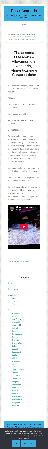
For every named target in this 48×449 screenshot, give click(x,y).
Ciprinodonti (16, 352)
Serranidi (15, 405)
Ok (16, 443)
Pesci (27, 262)
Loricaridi (15, 367)
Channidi (15, 340)
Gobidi (14, 358)
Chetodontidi (17, 343)
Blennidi (15, 331)
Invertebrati (12, 295)
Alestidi (14, 316)
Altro (10, 283)
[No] (45, 438)
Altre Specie (20, 262)
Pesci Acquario (24, 11)
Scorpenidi (16, 402)
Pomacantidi (17, 397)
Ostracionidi (16, 379)
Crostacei (15, 301)
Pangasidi (15, 382)
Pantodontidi (16, 385)
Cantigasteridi (17, 334)
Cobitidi (14, 355)
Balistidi (15, 328)
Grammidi (16, 361)
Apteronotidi (16, 325)
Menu (24, 24)
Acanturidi (16, 313)
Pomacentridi (17, 400)
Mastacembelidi (18, 370)
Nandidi (15, 373)
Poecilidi (15, 394)
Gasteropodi (16, 304)
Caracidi (15, 337)
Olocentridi (16, 376)
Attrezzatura (13, 289)
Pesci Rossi (16, 391)
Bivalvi (14, 298)
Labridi (14, 364)
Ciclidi (14, 346)
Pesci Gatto (16, 388)
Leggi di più (28, 443)
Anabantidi (16, 322)
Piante (10, 412)
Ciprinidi (15, 349)
